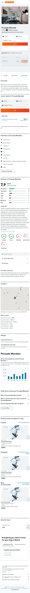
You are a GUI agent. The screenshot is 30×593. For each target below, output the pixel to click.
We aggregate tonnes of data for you (11, 577)
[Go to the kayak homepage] (9, 2)
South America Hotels (19, 587)
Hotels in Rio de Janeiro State (14, 588)
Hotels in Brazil (4, 588)
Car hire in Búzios (8, 553)
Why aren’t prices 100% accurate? (11, 579)
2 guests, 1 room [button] (7, 40)
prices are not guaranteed (7, 570)
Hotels (12, 587)
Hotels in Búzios (7, 555)
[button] (2, 2)
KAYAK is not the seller (7, 574)
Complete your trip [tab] (8, 544)
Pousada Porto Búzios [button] (6, 441)
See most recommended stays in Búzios (23, 483)
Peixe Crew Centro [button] (5, 502)
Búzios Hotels (24, 588)
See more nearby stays (23, 422)
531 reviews (15, 30)
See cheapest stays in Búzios (24, 452)
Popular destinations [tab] (20, 544)
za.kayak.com (6, 587)
